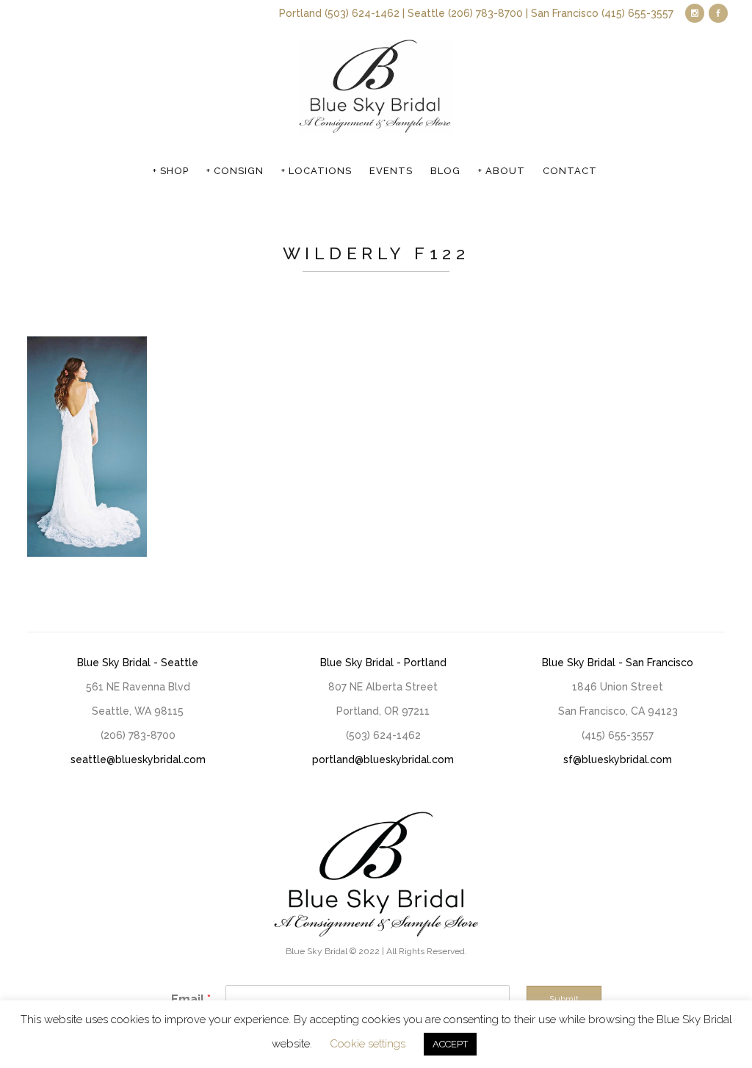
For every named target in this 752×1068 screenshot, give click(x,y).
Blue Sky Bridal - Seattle (137, 662)
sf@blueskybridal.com (617, 759)
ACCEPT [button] (450, 1044)
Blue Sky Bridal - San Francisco (617, 662)
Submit (564, 999)
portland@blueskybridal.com (383, 759)
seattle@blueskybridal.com (138, 759)
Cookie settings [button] (367, 1043)
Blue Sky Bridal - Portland (383, 662)
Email (191, 999)
